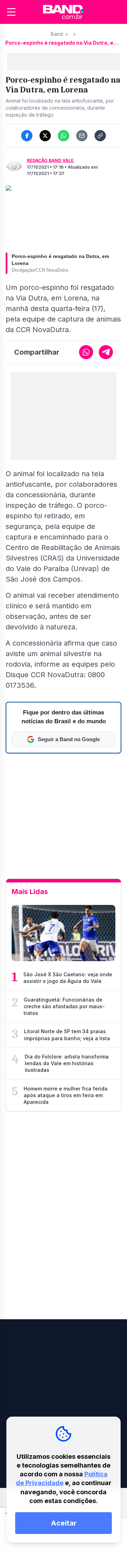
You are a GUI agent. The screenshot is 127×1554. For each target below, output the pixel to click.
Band (57, 34)
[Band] (63, 12)
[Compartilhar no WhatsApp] (63, 135)
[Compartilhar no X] (45, 135)
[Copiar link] (100, 135)
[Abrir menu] (11, 12)
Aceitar (64, 1523)
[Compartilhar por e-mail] (81, 135)
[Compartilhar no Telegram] (106, 352)
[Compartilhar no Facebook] (26, 135)
